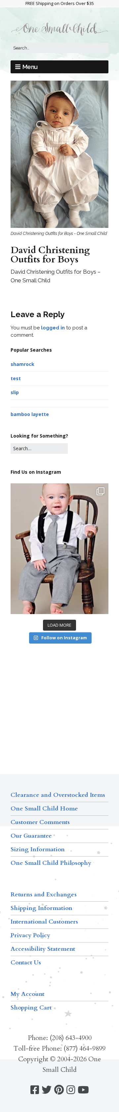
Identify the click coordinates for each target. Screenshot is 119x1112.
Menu (30, 66)
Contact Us (26, 962)
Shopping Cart (31, 1008)
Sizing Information (38, 849)
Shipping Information (41, 908)
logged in (53, 328)
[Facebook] (34, 1089)
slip (15, 392)
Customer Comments (40, 822)
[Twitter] (47, 1089)
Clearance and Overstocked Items (58, 795)
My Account (27, 994)
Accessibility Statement (43, 949)
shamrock (22, 364)
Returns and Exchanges (44, 894)
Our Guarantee (31, 836)
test (16, 378)
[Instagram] (70, 1089)
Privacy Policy (30, 935)
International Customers (44, 922)
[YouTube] (83, 1089)
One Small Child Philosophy (51, 863)
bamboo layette (30, 414)
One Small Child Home (44, 808)
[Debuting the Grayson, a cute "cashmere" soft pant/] (59, 548)
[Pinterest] (59, 1089)
